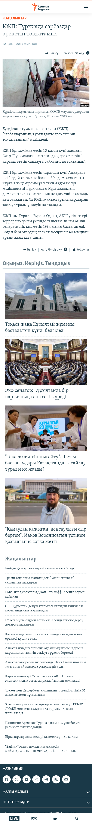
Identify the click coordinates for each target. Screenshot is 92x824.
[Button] (51, 53)
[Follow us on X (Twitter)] (16, 779)
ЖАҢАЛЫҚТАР (15, 18)
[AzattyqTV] (55, 818)
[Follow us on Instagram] (36, 779)
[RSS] (56, 779)
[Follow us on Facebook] (7, 779)
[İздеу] (76, 818)
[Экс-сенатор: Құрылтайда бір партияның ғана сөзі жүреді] (46, 362)
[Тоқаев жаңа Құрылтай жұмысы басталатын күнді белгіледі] (46, 296)
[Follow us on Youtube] (26, 779)
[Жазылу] (66, 779)
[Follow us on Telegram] (46, 779)
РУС (34, 818)
